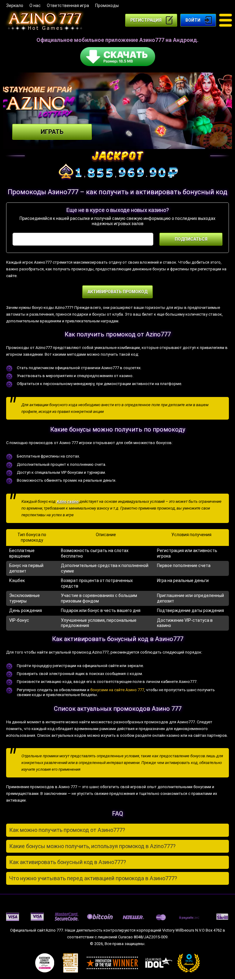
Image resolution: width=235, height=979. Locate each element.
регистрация (146, 20)
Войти (192, 20)
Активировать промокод (117, 291)
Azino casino (68, 501)
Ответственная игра (68, 5)
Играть (52, 131)
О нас (35, 5)
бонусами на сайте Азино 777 (117, 690)
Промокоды (107, 5)
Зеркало (14, 5)
